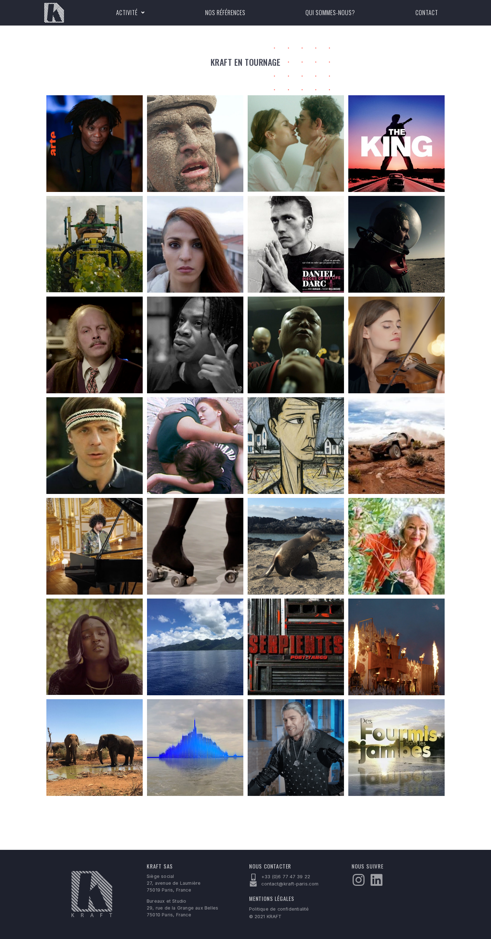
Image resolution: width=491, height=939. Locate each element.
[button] (130, 13)
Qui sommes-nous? (330, 12)
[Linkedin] (376, 880)
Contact (427, 12)
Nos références (225, 12)
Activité (127, 12)
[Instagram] (358, 880)
